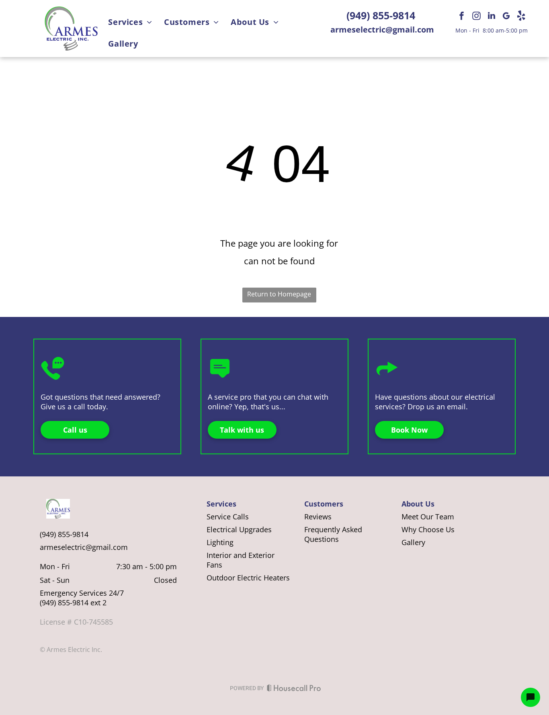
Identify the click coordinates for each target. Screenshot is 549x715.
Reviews (318, 516)
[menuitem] (130, 22)
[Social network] (521, 16)
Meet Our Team (428, 516)
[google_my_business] (506, 16)
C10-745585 (93, 622)
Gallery (413, 542)
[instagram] (476, 16)
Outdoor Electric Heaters (248, 577)
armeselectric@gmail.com (382, 29)
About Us (418, 504)
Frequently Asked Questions (333, 534)
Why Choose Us (428, 529)
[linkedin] (491, 16)
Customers (323, 504)
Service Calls (228, 516)
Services (221, 504)
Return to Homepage (279, 294)
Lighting (220, 542)
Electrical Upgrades (239, 529)
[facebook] (461, 16)
